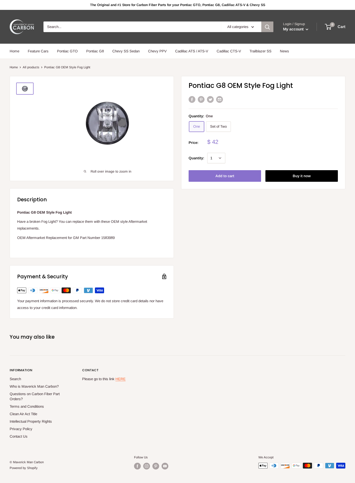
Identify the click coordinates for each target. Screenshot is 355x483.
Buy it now (302, 176)
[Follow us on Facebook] (137, 466)
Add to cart (224, 176)
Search (15, 379)
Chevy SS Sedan (126, 51)
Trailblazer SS (260, 51)
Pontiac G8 (95, 51)
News (284, 51)
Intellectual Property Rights (31, 421)
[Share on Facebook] (192, 99)
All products (31, 67)
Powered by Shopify (24, 468)
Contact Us (19, 436)
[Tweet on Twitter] (210, 99)
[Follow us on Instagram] (146, 466)
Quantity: (196, 158)
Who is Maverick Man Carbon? (34, 386)
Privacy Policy (21, 429)
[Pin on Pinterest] (201, 99)
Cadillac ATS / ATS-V (191, 51)
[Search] (267, 26)
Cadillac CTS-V (229, 51)
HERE (120, 379)
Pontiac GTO (67, 51)
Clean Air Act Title (23, 414)
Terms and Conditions (27, 406)
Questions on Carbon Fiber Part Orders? (35, 396)
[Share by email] (219, 99)
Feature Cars (38, 51)
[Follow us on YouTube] (165, 466)
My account (294, 29)
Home (14, 51)
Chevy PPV (157, 51)
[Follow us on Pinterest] (155, 466)
